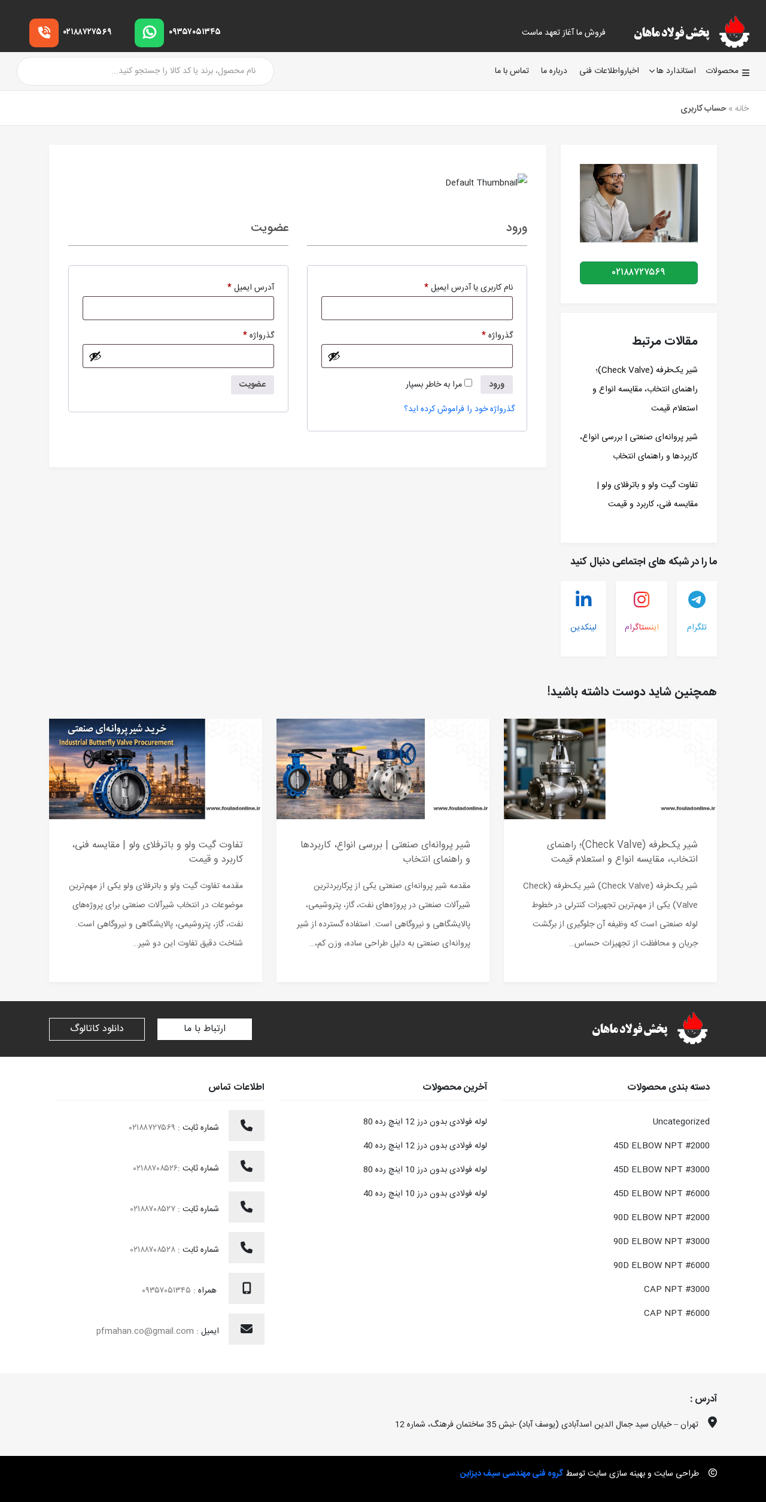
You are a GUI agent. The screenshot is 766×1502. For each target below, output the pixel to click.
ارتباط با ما (205, 1029)
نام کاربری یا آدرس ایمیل (458, 287)
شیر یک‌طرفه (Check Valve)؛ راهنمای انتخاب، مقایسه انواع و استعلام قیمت (645, 389)
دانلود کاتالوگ (97, 1029)
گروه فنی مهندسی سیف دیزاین (511, 1474)
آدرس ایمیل (240, 287)
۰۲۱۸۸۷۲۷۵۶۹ (87, 32)
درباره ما (554, 71)
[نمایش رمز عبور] (334, 356)
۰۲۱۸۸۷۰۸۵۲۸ (154, 1250)
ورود (496, 385)
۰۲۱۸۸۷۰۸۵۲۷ (154, 1209)
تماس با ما (512, 71)
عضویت (252, 385)
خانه (742, 109)
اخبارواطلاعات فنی (609, 71)
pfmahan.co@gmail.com (145, 1331)
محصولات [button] (722, 71)
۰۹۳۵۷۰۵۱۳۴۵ (195, 32)
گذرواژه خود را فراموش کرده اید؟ (459, 409)
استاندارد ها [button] (676, 71)
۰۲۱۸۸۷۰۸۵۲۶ (155, 1169)
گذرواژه (487, 335)
